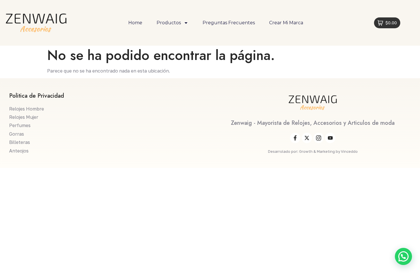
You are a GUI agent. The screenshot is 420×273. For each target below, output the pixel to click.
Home (135, 22)
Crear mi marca (286, 22)
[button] (403, 256)
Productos (169, 22)
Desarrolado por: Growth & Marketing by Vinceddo (313, 151)
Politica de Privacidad (36, 96)
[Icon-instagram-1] (318, 138)
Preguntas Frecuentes (229, 22)
